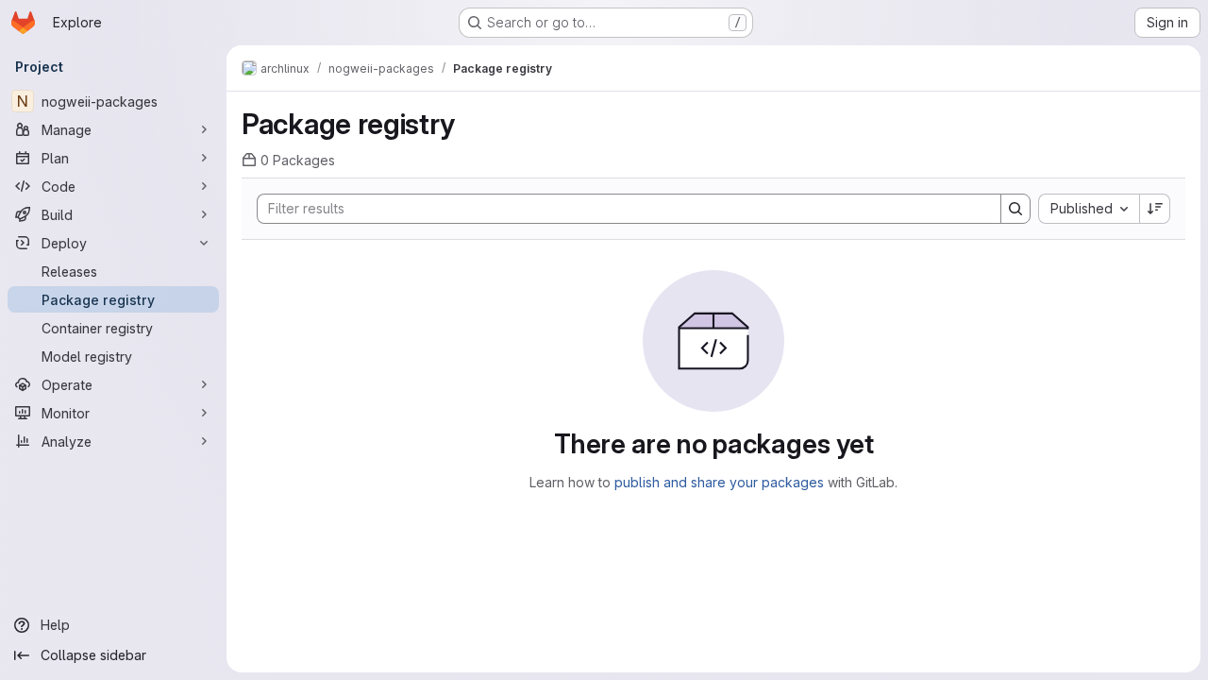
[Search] (1015, 209)
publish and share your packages (719, 482)
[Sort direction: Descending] (1155, 209)
